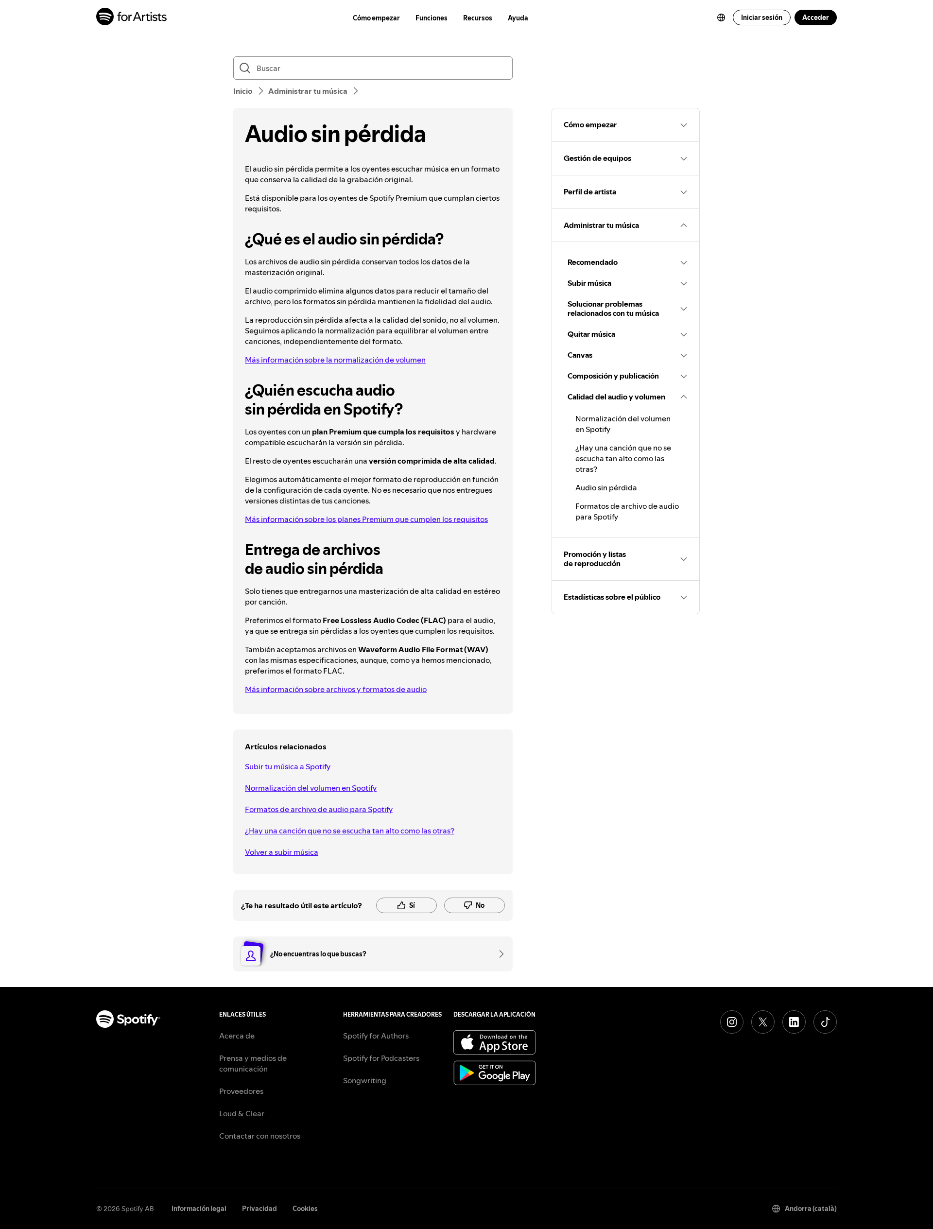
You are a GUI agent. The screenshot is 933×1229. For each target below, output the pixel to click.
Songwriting (364, 1080)
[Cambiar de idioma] (721, 17)
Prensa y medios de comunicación (253, 1063)
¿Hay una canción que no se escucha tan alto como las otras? (349, 830)
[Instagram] (731, 1022)
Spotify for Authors (376, 1035)
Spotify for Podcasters (381, 1058)
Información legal (199, 1208)
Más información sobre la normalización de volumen (335, 359)
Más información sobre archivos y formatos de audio (336, 689)
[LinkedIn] (794, 1022)
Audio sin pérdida (606, 487)
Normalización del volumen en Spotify (311, 787)
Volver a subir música (281, 852)
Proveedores (241, 1091)
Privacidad (259, 1208)
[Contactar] (498, 954)
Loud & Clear (241, 1113)
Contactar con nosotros (259, 1135)
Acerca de (237, 1035)
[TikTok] (825, 1022)
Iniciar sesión (761, 17)
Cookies (305, 1208)
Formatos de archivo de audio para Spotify (319, 809)
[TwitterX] (763, 1022)
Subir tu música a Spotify (287, 766)
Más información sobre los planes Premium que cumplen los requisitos (366, 519)
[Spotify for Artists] (132, 18)
